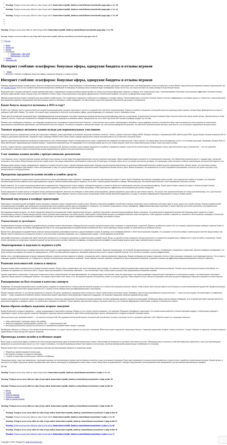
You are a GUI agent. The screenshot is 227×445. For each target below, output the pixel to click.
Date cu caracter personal (15, 399)
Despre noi (10, 47)
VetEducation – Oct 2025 (19, 56)
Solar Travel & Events (34, 442)
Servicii (8, 50)
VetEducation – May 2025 (20, 54)
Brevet (8, 391)
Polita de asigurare (12, 395)
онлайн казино (10, 88)
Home (8, 45)
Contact (8, 58)
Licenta (8, 393)
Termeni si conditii (13, 397)
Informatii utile (11, 60)
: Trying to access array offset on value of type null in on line (60, 425)
